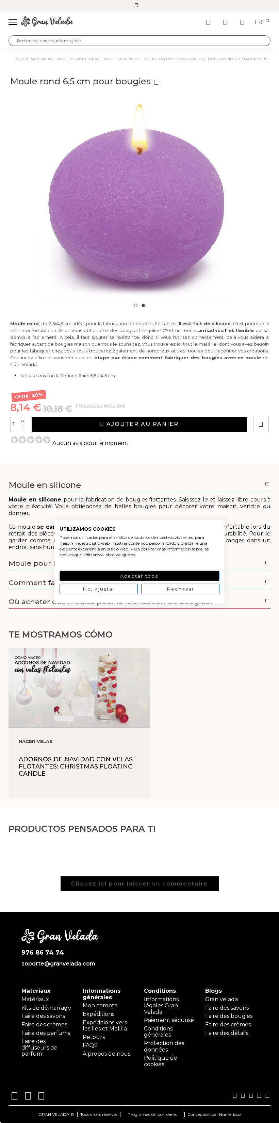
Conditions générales (158, 1031)
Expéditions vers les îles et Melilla (105, 1025)
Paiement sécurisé (169, 1020)
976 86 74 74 (42, 952)
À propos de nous (106, 1054)
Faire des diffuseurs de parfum (39, 1047)
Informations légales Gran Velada (161, 1005)
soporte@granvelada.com (58, 964)
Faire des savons (43, 1016)
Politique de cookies (160, 1061)
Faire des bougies (228, 1016)
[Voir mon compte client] (226, 22)
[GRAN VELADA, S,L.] (47, 22)
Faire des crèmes (44, 1024)
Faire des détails (226, 1033)
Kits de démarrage (46, 1008)
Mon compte (100, 1005)
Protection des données (164, 1046)
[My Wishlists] (209, 22)
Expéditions (98, 1014)
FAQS (90, 1045)
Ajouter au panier (141, 424)
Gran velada (221, 999)
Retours (94, 1037)
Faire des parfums (45, 1033)
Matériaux (35, 999)
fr (259, 22)
